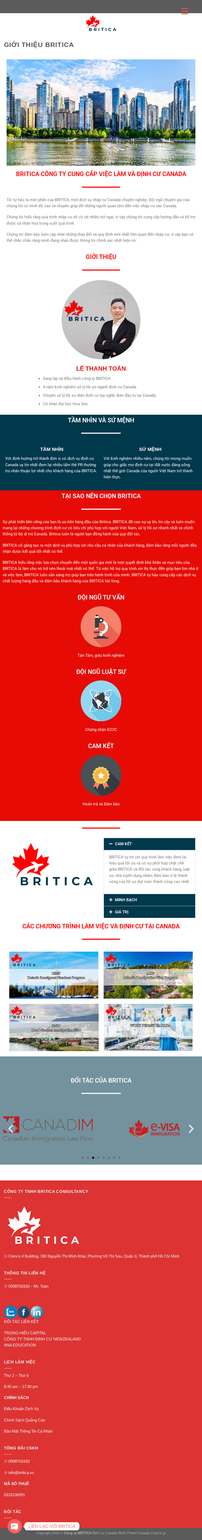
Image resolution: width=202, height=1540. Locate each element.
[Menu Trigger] (185, 11)
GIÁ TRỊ (121, 912)
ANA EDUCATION (20, 1345)
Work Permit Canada (134, 1533)
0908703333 (18, 1286)
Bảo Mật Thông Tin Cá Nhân (28, 1431)
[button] (149, 844)
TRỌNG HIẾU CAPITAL (25, 1333)
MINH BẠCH (126, 899)
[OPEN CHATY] (15, 1526)
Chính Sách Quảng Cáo (24, 1420)
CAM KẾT (123, 844)
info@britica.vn (21, 1473)
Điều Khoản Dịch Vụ (21, 1409)
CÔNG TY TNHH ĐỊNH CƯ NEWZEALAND (42, 1339)
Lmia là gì (158, 1533)
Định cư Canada (104, 1533)
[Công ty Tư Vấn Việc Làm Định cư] (101, 23)
